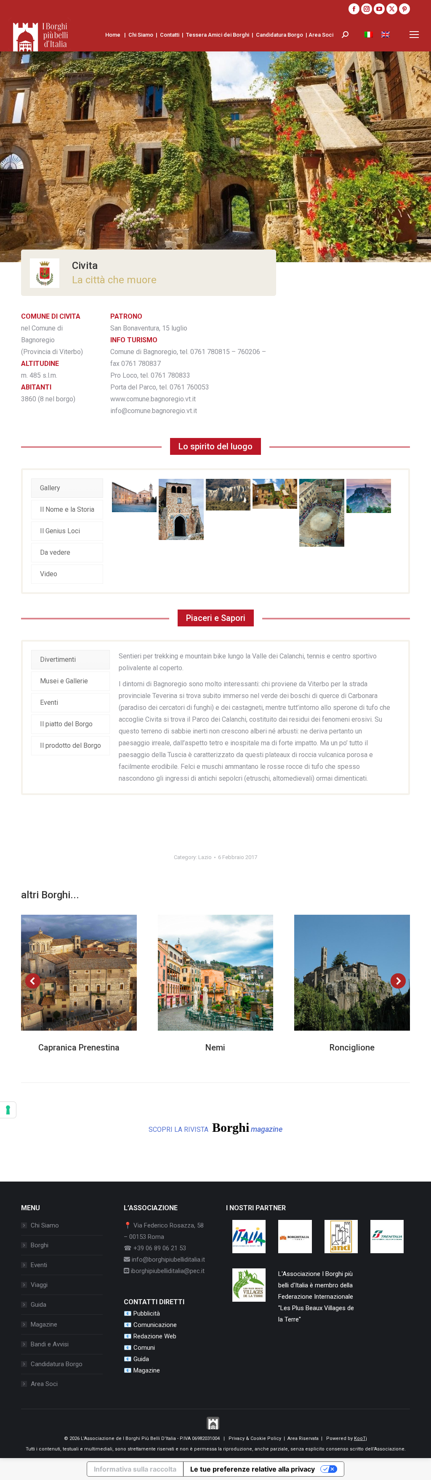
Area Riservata (303, 1438)
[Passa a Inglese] (385, 34)
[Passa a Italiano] (368, 34)
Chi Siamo (140, 35)
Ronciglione (352, 1047)
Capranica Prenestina (79, 1047)
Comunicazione (155, 1325)
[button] (32, 980)
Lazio (205, 857)
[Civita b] (368, 496)
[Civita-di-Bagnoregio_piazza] (321, 513)
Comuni (144, 1347)
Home (112, 35)
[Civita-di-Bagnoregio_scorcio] (275, 494)
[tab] (67, 488)
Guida (38, 1304)
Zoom (67, 973)
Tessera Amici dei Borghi (217, 35)
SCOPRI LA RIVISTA (215, 1127)
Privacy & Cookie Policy (255, 1438)
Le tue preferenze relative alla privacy (252, 1469)
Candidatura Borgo (279, 35)
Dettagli (90, 973)
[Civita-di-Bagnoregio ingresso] (181, 509)
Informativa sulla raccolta (135, 1469)
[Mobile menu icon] (414, 34)
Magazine (44, 1324)
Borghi (39, 1245)
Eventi (39, 1265)
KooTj (360, 1438)
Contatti (169, 35)
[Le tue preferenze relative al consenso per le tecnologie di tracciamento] (8, 1110)
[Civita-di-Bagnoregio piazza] (134, 495)
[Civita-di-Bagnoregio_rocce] (228, 494)
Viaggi (39, 1285)
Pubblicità (146, 1313)
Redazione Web (154, 1336)
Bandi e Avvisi (50, 1344)
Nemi (215, 1047)
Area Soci (321, 35)
